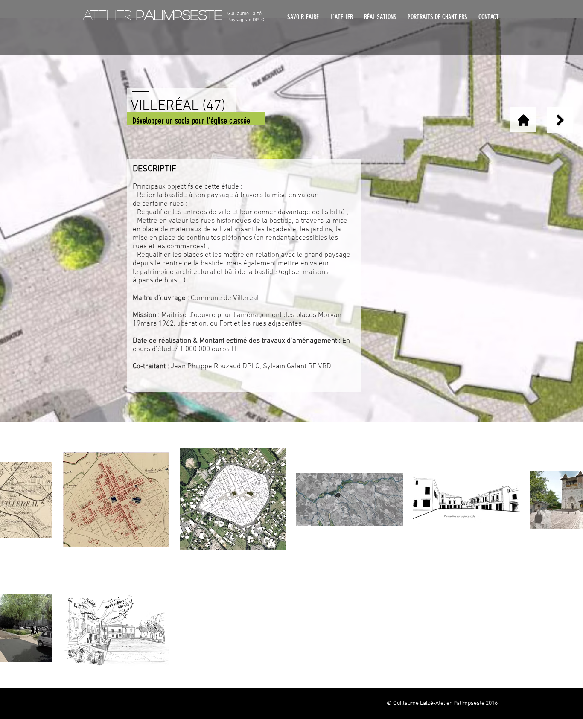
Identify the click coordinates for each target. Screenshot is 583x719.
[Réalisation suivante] (560, 120)
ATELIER (152, 14)
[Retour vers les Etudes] (523, 120)
